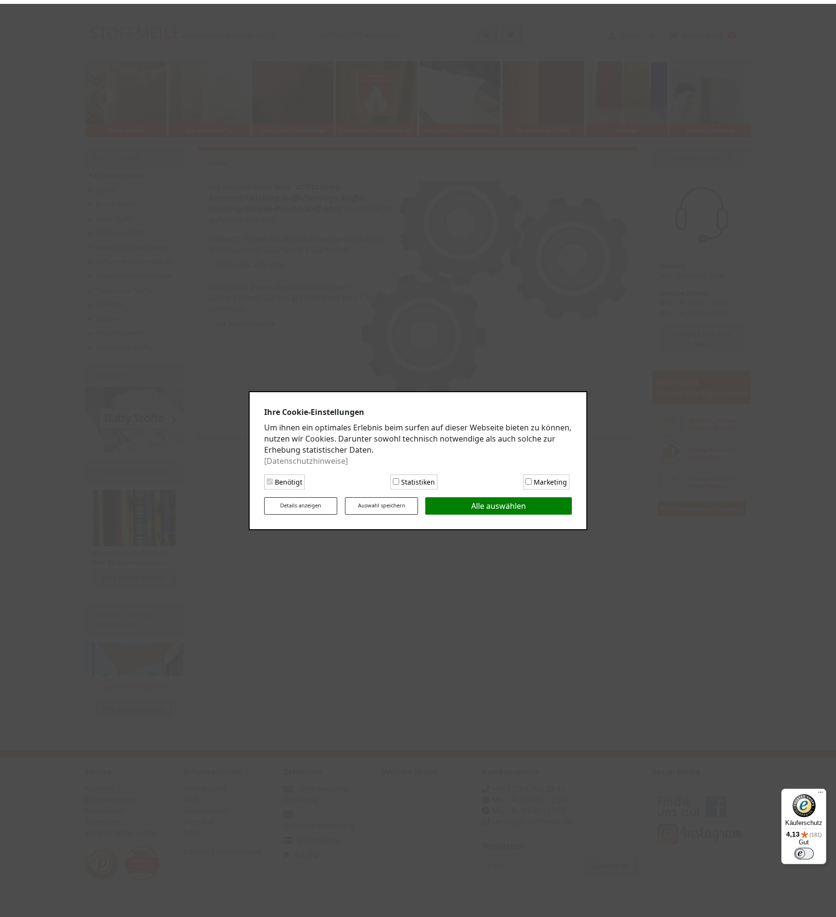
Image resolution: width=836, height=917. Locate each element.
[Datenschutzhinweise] (306, 459)
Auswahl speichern (381, 503)
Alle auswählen (498, 504)
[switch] (804, 853)
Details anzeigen (300, 503)
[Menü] (820, 794)
